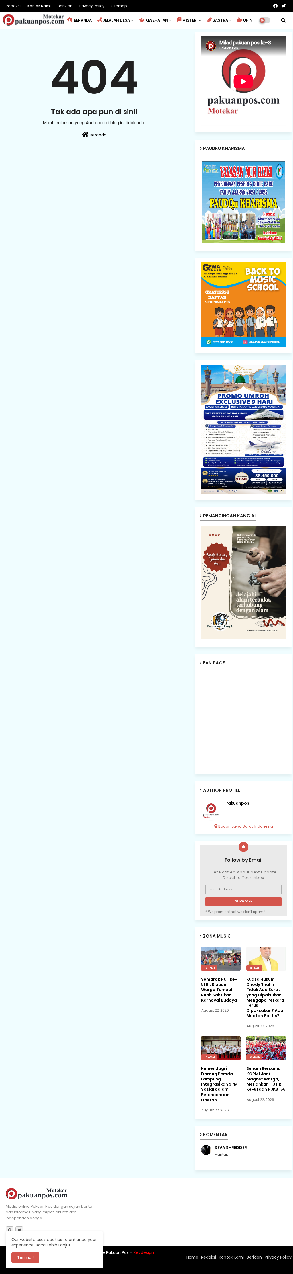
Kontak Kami (39, 6)
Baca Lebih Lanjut (53, 1245)
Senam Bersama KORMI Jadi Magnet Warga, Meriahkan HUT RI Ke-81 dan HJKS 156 (266, 1079)
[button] (283, 20)
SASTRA (220, 20)
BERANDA (82, 20)
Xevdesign (143, 1252)
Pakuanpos (237, 803)
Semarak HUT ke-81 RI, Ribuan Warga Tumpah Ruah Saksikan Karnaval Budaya (219, 990)
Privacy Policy (92, 6)
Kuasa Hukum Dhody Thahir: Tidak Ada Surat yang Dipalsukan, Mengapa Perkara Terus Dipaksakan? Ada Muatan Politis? (265, 998)
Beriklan (65, 6)
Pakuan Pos (105, 1267)
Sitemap (119, 6)
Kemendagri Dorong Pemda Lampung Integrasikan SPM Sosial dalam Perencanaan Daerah (219, 1084)
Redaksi (13, 6)
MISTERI (190, 20)
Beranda (97, 135)
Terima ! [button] (25, 1257)
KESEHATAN (156, 20)
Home (192, 1257)
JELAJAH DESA (116, 20)
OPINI (248, 20)
